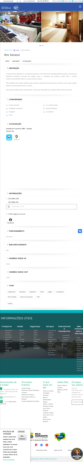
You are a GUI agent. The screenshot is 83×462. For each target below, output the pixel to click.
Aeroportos (8, 330)
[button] (40, 45)
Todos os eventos (48, 391)
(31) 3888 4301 (13, 202)
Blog (58, 392)
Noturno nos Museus (28, 394)
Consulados (65, 335)
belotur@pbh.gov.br (9, 396)
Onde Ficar (8, 50)
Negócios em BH (62, 389)
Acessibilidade (8, 1)
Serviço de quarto (26, 297)
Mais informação (9, 459)
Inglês (50, 292)
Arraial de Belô (26, 388)
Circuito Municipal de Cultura (30, 401)
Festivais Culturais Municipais (30, 390)
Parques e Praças (48, 406)
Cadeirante (11, 292)
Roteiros (45, 421)
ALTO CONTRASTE (29, 1)
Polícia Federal (64, 343)
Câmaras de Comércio (66, 338)
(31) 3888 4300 (13, 199)
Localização (27, 61)
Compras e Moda (48, 412)
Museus (45, 402)
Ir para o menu (68, 1)
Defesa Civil (36, 342)
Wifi (38, 297)
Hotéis (10, 303)
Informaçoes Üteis (41, 450)
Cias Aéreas (51, 354)
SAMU (21, 348)
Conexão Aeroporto (8, 334)
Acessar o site (18, 206)
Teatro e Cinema (48, 404)
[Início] (10, 6)
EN (38, 1)
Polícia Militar (36, 331)
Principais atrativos (79, 367)
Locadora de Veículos (52, 331)
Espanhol (33, 292)
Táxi (6, 345)
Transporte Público (8, 349)
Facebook (10, 223)
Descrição (16, 61)
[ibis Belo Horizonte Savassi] (21, 27)
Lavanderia (60, 292)
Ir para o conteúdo (57, 1)
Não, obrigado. (22, 437)
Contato (59, 387)
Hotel (18, 50)
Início (7, 61)
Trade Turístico (79, 339)
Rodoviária (8, 337)
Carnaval (24, 392)
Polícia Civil (36, 336)
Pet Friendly (12, 297)
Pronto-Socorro (21, 331)
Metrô (7, 343)
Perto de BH (47, 419)
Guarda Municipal (36, 347)
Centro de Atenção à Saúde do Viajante (21, 340)
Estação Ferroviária (8, 340)
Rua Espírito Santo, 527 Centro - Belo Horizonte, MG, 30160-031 (9, 391)
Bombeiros (37, 339)
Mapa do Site (58, 450)
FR (41, 1)
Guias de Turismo (50, 345)
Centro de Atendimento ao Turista (52, 350)
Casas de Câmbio (51, 336)
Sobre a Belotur (62, 385)
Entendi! (21, 431)
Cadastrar (78, 402)
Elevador (22, 292)
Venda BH (80, 370)
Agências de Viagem (51, 340)
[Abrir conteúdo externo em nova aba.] (9, 136)
